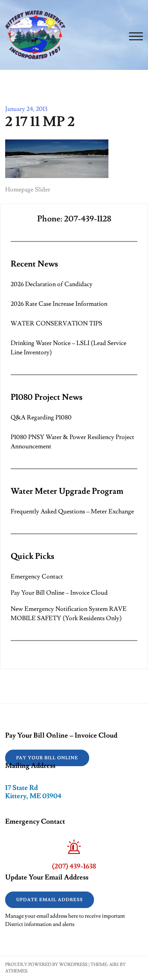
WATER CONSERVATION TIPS (56, 323)
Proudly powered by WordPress (46, 964)
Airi (114, 964)
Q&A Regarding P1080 (41, 417)
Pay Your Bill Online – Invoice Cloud (59, 593)
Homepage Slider (27, 190)
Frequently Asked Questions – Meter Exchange (72, 511)
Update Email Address (49, 900)
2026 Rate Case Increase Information (59, 304)
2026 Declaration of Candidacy (52, 284)
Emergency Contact (37, 577)
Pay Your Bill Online (47, 758)
